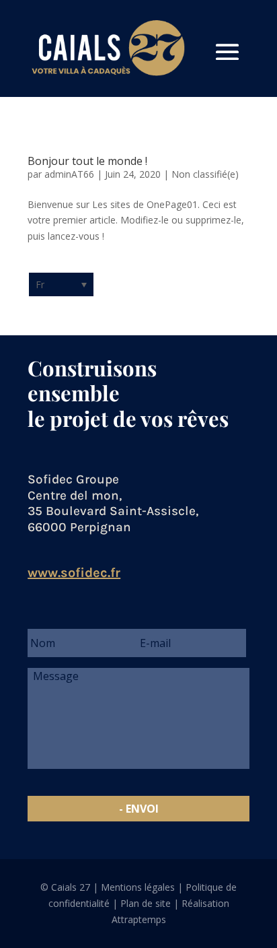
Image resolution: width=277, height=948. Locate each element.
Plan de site (145, 903)
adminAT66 (69, 174)
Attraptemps (139, 919)
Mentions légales (138, 887)
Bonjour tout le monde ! (87, 161)
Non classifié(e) (205, 174)
